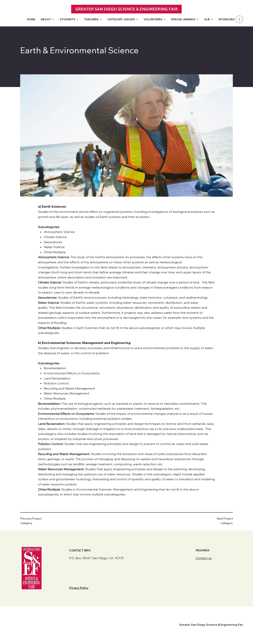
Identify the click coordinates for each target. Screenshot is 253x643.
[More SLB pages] (212, 19)
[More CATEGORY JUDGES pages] (137, 19)
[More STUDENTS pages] (77, 19)
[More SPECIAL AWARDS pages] (198, 19)
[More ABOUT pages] (53, 19)
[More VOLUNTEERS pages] (164, 19)
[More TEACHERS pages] (101, 19)
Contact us (204, 558)
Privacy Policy (78, 588)
